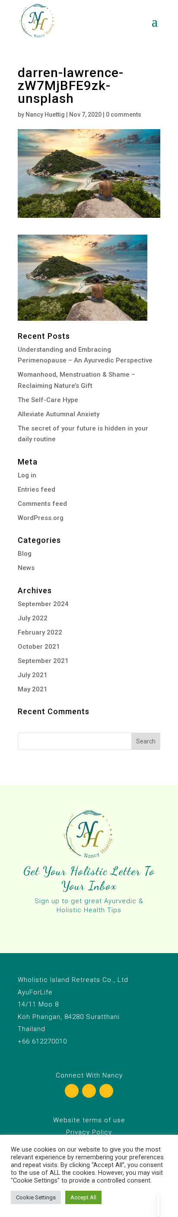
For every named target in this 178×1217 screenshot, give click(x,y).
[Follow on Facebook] (72, 1091)
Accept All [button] (83, 1197)
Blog (25, 553)
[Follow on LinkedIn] (106, 1091)
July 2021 (33, 675)
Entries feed (36, 489)
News (26, 568)
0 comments (123, 114)
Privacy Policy (89, 1132)
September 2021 (43, 661)
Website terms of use (89, 1120)
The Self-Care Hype (48, 400)
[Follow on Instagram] (89, 1091)
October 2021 (39, 646)
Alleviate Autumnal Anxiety (58, 414)
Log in (27, 475)
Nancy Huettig (45, 114)
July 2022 (33, 618)
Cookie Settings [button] (36, 1197)
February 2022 (40, 632)
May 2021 (33, 689)
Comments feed (42, 504)
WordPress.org (41, 518)
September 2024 (43, 604)
